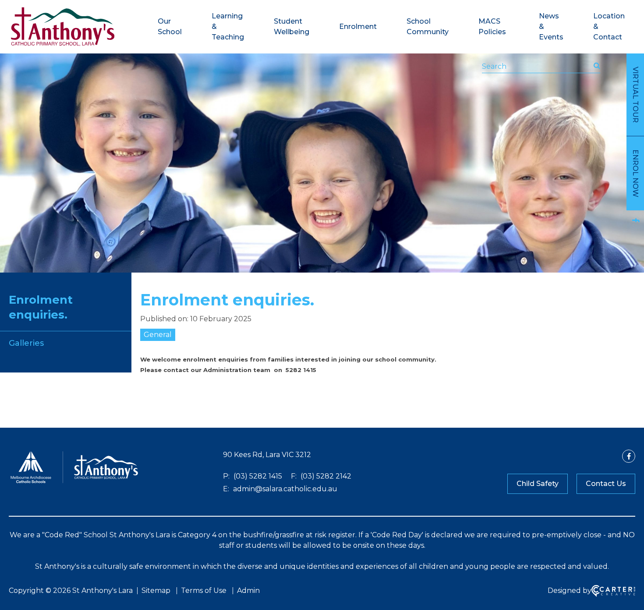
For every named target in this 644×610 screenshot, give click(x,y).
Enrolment (358, 26)
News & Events (551, 26)
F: (294, 476)
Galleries (26, 343)
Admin (248, 590)
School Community (428, 26)
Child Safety (538, 483)
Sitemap (156, 590)
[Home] (74, 482)
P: (226, 476)
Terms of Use (203, 590)
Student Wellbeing (291, 26)
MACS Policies (492, 26)
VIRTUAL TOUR (635, 95)
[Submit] (597, 65)
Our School (170, 26)
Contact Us (606, 483)
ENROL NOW (635, 173)
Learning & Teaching (228, 26)
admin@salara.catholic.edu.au (284, 489)
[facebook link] (635, 220)
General (158, 334)
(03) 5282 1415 (257, 476)
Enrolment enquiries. (41, 307)
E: (226, 489)
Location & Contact (609, 26)
